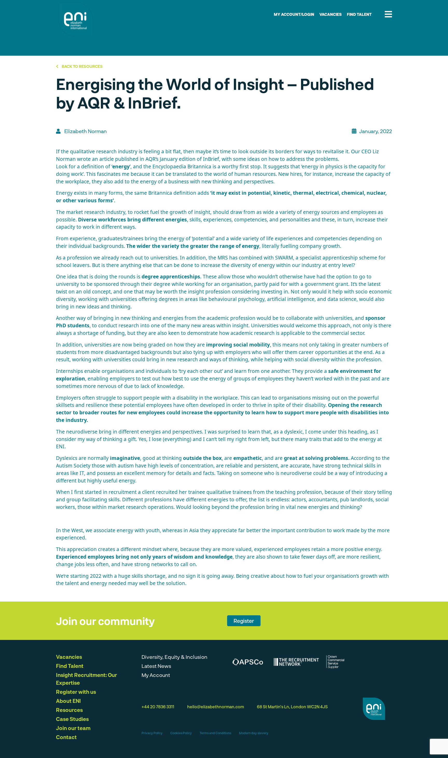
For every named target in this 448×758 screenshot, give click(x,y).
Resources (69, 710)
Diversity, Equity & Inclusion (174, 657)
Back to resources (82, 66)
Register (244, 621)
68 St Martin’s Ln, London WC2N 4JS (292, 706)
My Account (156, 675)
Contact (66, 737)
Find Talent (359, 14)
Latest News (156, 666)
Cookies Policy (181, 733)
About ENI (68, 701)
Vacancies (330, 14)
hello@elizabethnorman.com (215, 706)
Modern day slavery (253, 733)
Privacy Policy (152, 733)
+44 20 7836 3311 (158, 706)
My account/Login (294, 14)
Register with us (76, 692)
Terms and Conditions (215, 733)
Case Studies (72, 719)
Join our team (73, 728)
